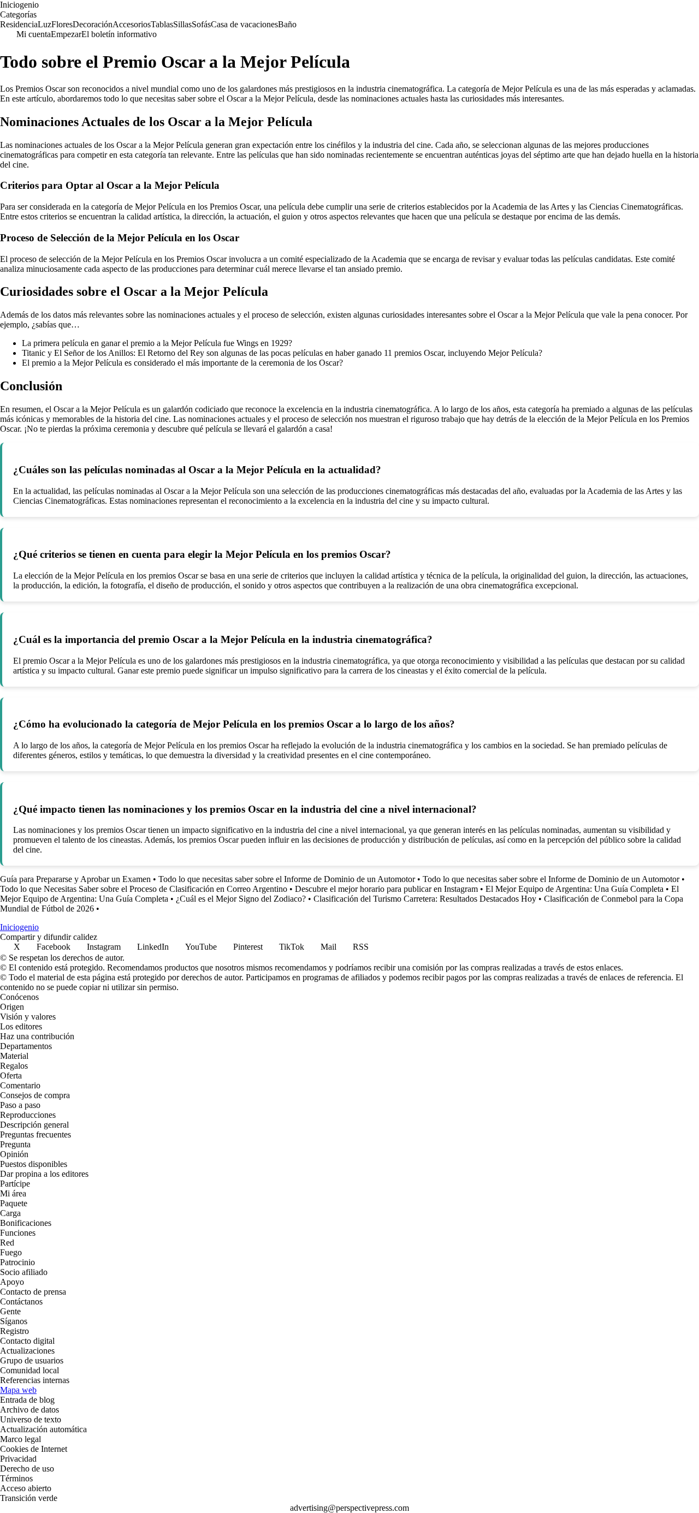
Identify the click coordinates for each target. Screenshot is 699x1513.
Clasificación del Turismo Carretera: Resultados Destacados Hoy (424, 898)
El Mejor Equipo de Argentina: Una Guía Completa (574, 888)
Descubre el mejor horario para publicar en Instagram (386, 888)
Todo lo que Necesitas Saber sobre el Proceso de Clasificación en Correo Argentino (143, 888)
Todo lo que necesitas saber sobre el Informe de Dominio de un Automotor (286, 879)
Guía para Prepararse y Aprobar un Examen (75, 879)
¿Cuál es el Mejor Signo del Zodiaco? (241, 898)
